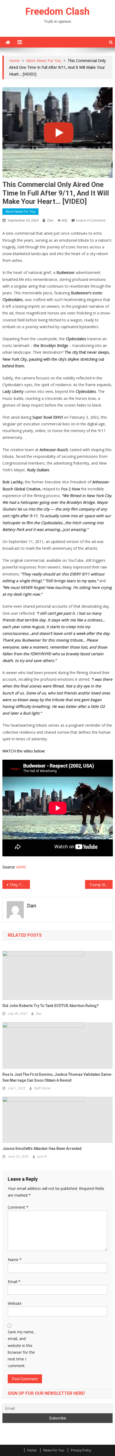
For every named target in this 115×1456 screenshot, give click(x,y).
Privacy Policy (81, 1450)
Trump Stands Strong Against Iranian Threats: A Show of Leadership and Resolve (101, 884)
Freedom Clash (57, 11)
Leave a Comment (90, 220)
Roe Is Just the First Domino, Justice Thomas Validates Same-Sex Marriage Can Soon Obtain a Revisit (57, 1077)
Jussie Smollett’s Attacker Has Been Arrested (42, 1148)
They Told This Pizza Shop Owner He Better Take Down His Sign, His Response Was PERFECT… (19, 884)
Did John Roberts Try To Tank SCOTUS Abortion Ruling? (50, 1006)
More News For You (20, 211)
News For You (53, 1450)
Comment (18, 1207)
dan (50, 220)
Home (32, 1450)
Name (15, 1259)
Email (14, 1281)
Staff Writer (42, 1088)
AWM (21, 867)
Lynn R (42, 1156)
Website (15, 1303)
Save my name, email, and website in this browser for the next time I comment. (21, 1348)
